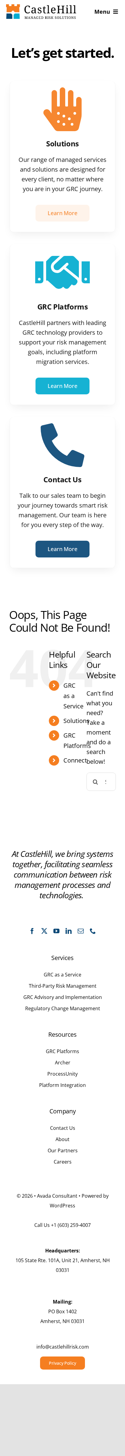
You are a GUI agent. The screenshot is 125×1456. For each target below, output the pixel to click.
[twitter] (44, 931)
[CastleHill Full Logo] (41, 7)
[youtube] (56, 931)
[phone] (93, 931)
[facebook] (32, 931)
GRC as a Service (73, 695)
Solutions (76, 721)
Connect (75, 760)
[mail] (81, 931)
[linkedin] (69, 931)
